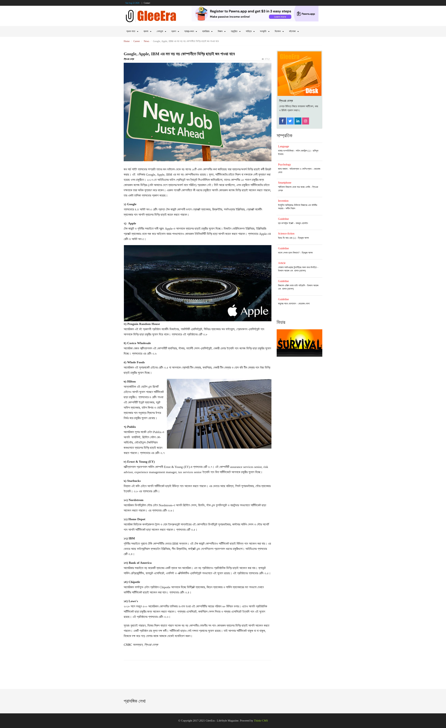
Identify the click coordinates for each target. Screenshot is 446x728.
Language (283, 146)
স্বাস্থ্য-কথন (189, 31)
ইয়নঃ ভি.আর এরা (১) (287, 238)
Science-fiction (286, 233)
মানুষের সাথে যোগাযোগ (287, 303)
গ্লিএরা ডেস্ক (129, 59)
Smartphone (284, 182)
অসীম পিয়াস (290, 208)
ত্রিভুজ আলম (303, 238)
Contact (147, 3)
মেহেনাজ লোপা (304, 303)
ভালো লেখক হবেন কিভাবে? (288, 252)
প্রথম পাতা (130, 31)
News (146, 41)
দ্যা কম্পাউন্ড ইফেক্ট (285, 223)
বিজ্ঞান (220, 31)
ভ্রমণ (173, 31)
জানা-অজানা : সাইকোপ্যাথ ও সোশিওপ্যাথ (295, 169)
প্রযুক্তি (234, 31)
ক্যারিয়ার (205, 31)
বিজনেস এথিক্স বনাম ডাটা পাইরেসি (291, 285)
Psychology (284, 164)
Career (136, 41)
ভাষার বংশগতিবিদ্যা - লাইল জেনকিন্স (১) (294, 150)
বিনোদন (278, 31)
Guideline (283, 218)
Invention (283, 200)
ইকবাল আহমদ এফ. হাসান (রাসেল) (292, 270)
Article (282, 262)
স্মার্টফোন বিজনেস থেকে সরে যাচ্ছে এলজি (294, 187)
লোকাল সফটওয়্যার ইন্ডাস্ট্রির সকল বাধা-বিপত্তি (297, 267)
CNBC (128, 644)
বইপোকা (292, 31)
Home (127, 41)
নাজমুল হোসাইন (302, 223)
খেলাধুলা (160, 31)
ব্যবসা (146, 31)
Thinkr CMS (261, 720)
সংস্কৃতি (263, 31)
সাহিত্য (249, 31)
